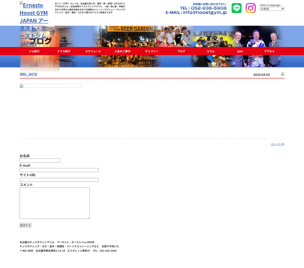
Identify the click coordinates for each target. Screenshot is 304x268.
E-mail (25, 165)
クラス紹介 (64, 51)
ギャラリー (152, 51)
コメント (26, 184)
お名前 (25, 155)
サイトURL (28, 174)
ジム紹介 (34, 51)
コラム (211, 51)
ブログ (181, 51)
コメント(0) (277, 144)
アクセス (269, 51)
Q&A (240, 51)
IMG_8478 (28, 74)
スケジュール (93, 51)
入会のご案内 (122, 51)
